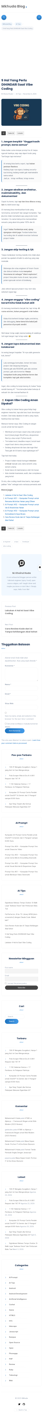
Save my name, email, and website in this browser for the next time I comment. (20, 717)
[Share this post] (3, 133)
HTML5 (12, 1315)
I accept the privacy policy (17, 983)
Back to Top (23, 1410)
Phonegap (13, 1353)
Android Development (18, 1294)
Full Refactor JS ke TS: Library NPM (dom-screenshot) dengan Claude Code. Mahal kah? (21, 917)
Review (12, 1364)
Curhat (12, 1305)
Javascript (13, 1332)
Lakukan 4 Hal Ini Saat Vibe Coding (19, 495)
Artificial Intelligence (18, 1299)
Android (12, 1288)
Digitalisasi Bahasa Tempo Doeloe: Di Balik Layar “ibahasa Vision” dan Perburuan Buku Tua (21, 906)
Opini (11, 1348)
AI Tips (18, 94)
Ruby (11, 1370)
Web (11, 1381)
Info (10, 1321)
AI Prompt (13, 1277)
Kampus (12, 1337)
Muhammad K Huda (12, 1118)
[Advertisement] (21, 55)
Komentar (10, 666)
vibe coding (7, 546)
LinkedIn (20, 133)
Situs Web (9, 703)
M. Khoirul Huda (6, 94)
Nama (8, 684)
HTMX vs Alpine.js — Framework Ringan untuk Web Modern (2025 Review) (20, 1121)
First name (9, 967)
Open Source (14, 1342)
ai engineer (6, 542)
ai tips (16, 542)
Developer (25, 542)
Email (8, 694)
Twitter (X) (11, 133)
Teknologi (13, 1375)
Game (11, 1310)
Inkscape (13, 1326)
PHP (11, 1359)
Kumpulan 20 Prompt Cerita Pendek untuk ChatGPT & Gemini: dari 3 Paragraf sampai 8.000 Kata (21, 795)
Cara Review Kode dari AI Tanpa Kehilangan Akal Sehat (21, 630)
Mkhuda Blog (14, 6)
